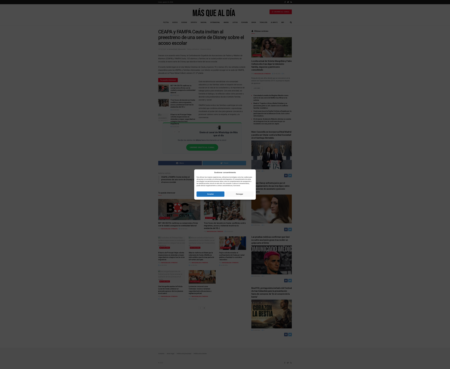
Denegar (239, 194)
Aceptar (210, 194)
